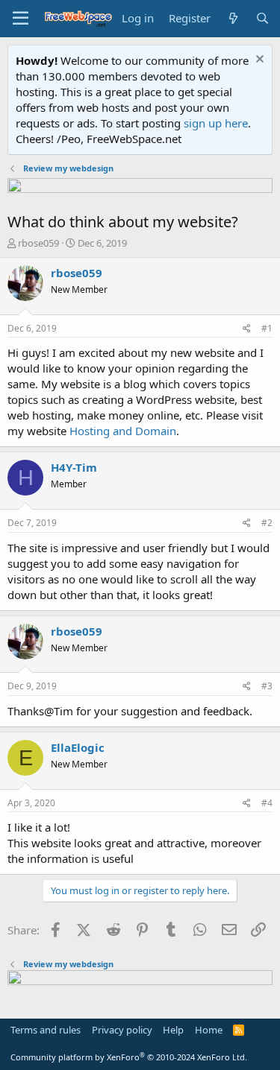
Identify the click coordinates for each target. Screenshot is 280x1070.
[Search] (262, 18)
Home (209, 1029)
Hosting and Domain (122, 430)
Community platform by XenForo (128, 1057)
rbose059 (38, 243)
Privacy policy (122, 1029)
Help (173, 1029)
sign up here (216, 122)
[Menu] (20, 18)
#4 (267, 803)
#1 (267, 328)
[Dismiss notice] (258, 61)
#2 (267, 522)
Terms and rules (45, 1029)
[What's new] (232, 18)
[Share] (246, 329)
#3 (267, 686)
